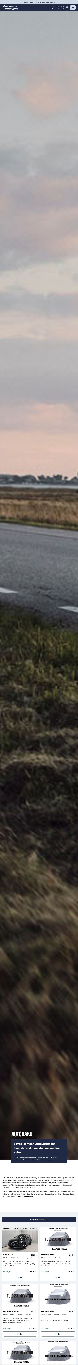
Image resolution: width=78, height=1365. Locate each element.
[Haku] (53, 7)
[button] (73, 7)
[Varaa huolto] (57, 7)
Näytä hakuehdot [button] (37, 1220)
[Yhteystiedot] (62, 7)
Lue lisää (20, 1277)
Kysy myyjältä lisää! (25, 1196)
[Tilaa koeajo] (67, 7)
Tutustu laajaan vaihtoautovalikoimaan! (39, 2)
